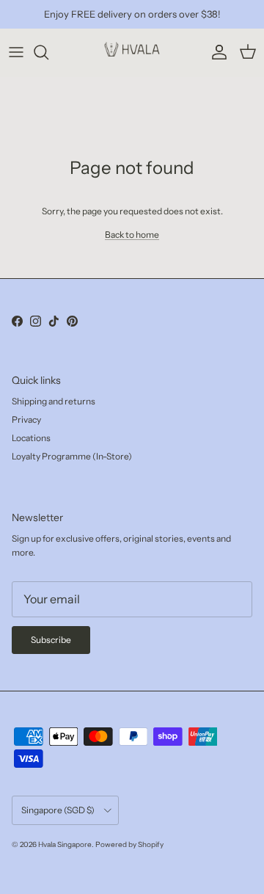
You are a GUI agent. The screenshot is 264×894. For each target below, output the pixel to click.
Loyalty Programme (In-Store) (72, 456)
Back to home (132, 234)
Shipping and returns (53, 401)
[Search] (48, 52)
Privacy (26, 419)
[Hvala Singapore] (132, 52)
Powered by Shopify (129, 844)
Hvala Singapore (65, 844)
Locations (31, 437)
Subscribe (51, 639)
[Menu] (16, 52)
